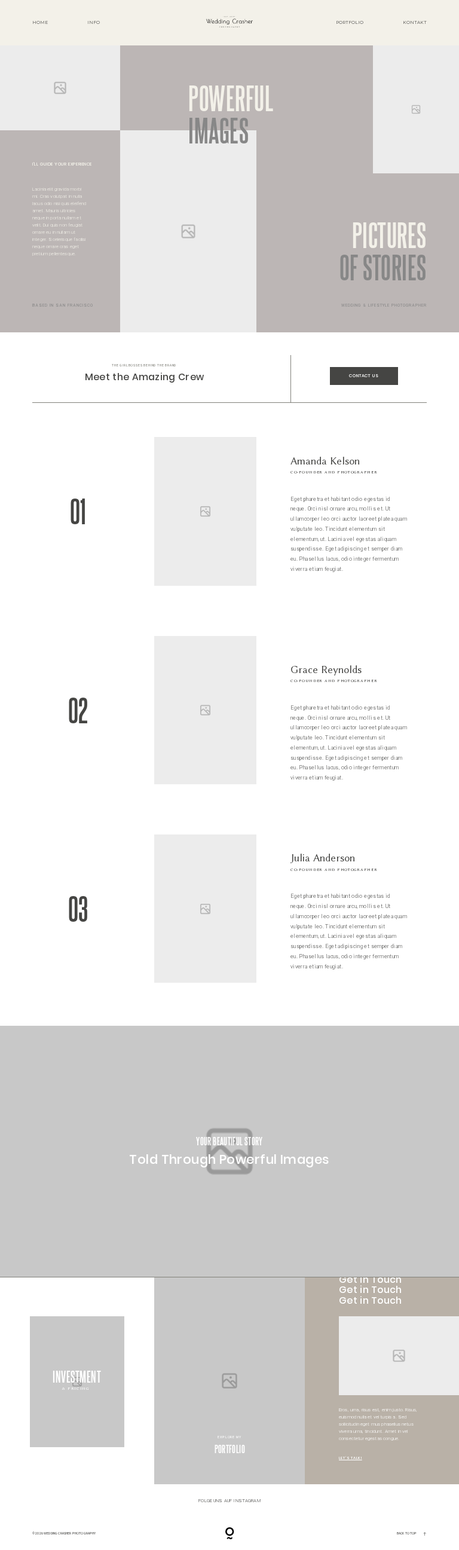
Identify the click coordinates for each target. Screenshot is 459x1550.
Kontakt (415, 22)
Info (93, 22)
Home (40, 22)
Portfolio (349, 22)
